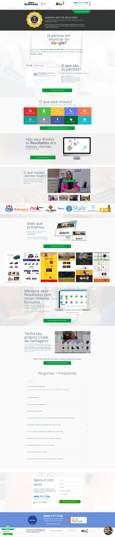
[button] (56, 530)
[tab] (31, 380)
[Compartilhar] (89, 167)
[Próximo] (88, 299)
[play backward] (7, 208)
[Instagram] (89, 5)
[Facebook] (89, 2)
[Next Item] (107, 267)
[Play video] (72, 342)
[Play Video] (53, 198)
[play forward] (109, 208)
